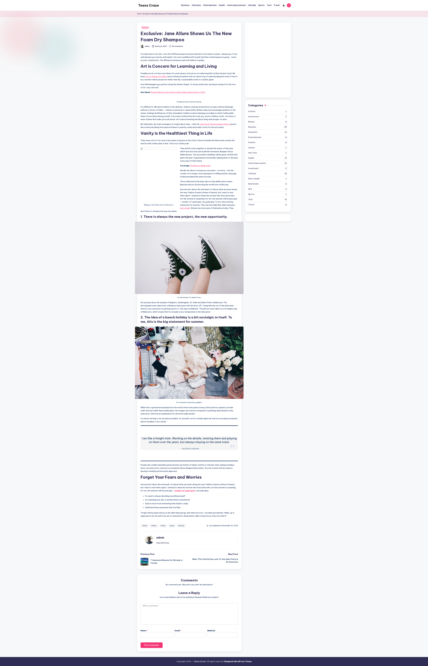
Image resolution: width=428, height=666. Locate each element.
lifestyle (181, 525)
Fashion (251, 142)
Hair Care (252, 153)
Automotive (253, 116)
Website (211, 630)
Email (178, 630)
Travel (251, 204)
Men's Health (254, 178)
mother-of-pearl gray (185, 491)
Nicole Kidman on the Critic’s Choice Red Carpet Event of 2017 (178, 92)
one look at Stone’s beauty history (215, 124)
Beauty (145, 27)
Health (251, 158)
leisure (172, 525)
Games (251, 147)
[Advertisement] (265, 59)
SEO (250, 189)
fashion (153, 525)
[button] (162, 543)
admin (160, 537)
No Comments (177, 46)
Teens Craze (148, 5)
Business (252, 127)
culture (144, 525)
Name (144, 630)
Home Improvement (257, 163)
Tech (250, 199)
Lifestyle (252, 173)
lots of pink (185, 208)
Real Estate (253, 184)
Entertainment (254, 137)
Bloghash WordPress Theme (238, 661)
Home (139, 14)
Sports (251, 194)
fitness (163, 525)
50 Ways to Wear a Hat (200, 166)
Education (252, 132)
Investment (253, 168)
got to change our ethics (156, 76)
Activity (251, 111)
